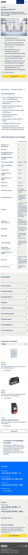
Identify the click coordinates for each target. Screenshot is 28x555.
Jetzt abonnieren (14, 535)
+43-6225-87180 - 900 (12, 485)
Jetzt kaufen (14, 76)
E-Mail (7, 454)
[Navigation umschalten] (26, 2)
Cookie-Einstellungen (5, 552)
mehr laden (14, 431)
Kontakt (3, 502)
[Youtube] (26, 546)
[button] (18, 546)
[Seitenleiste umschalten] (22, 2)
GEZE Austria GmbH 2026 (6, 548)
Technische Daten (16, 89)
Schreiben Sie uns (6, 518)
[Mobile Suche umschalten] (18, 2)
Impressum (16, 552)
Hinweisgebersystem (5, 550)
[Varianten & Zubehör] (14, 344)
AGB (11, 550)
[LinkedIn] (21, 546)
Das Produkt (5, 89)
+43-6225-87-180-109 (11, 479)
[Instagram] (24, 546)
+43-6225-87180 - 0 (10, 473)
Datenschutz (15, 550)
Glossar (11, 552)
